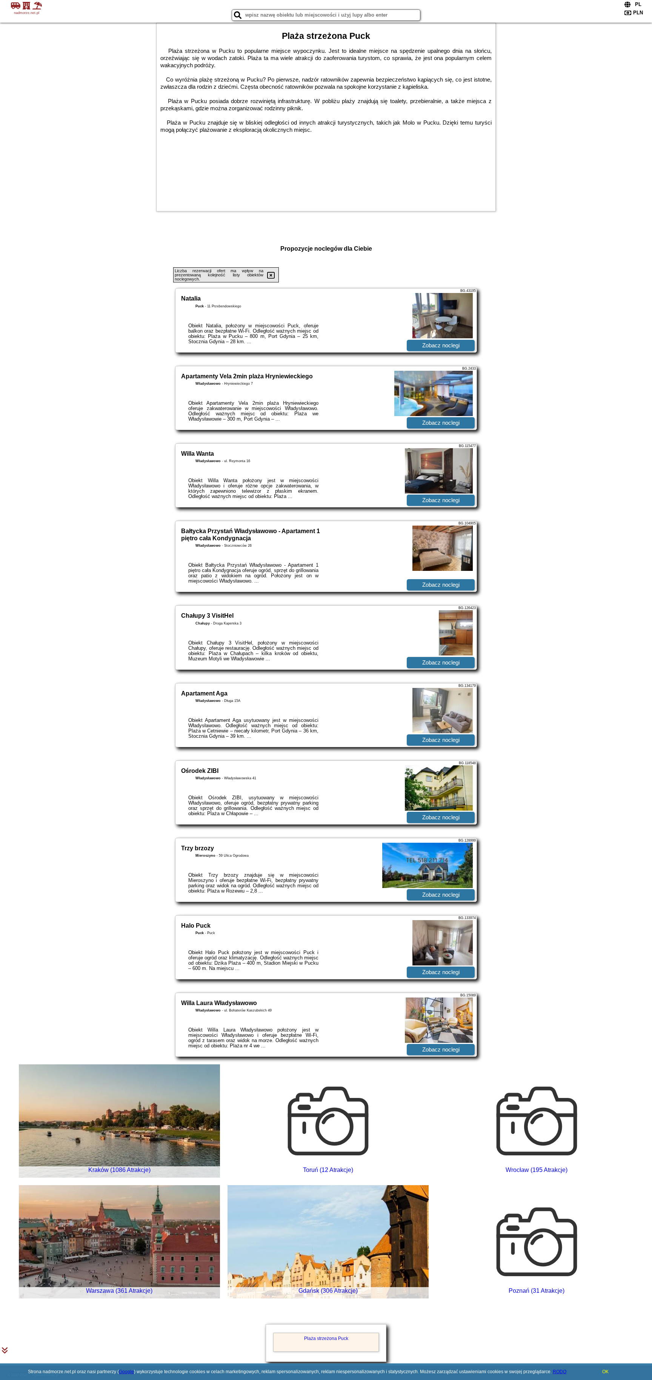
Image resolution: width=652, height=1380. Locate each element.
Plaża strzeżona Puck (326, 1338)
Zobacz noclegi (441, 345)
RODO (559, 1371)
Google (126, 1371)
